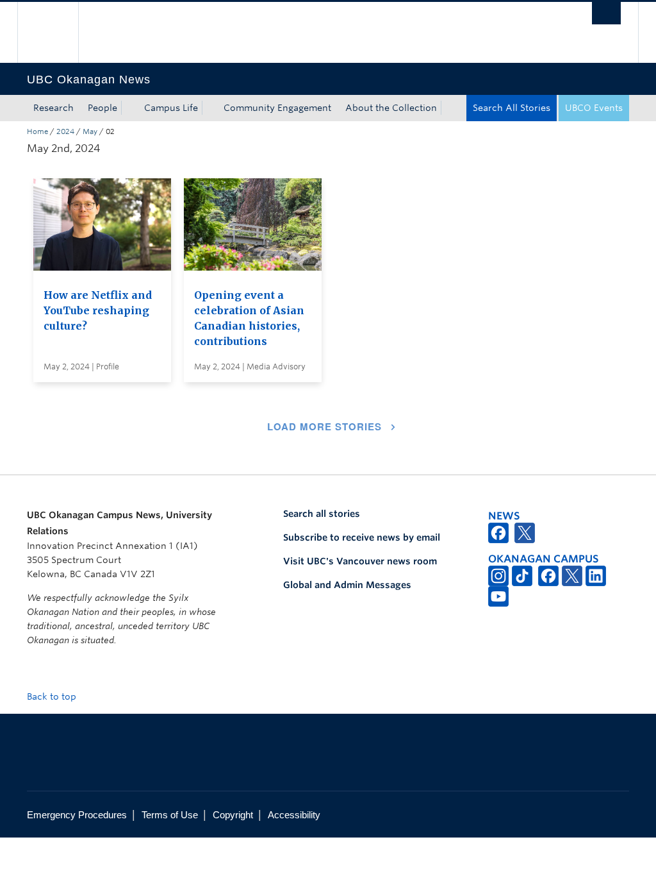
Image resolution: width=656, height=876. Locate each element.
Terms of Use (170, 814)
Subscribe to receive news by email (361, 537)
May (90, 131)
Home (37, 131)
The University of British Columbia (57, 32)
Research (53, 108)
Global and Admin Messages (347, 585)
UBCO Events (594, 108)
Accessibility (294, 814)
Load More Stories (324, 426)
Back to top (53, 696)
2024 (65, 131)
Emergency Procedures (77, 814)
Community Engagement (277, 108)
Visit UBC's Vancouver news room (360, 561)
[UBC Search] (606, 13)
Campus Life (171, 108)
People (102, 108)
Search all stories (321, 514)
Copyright (233, 814)
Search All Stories (511, 108)
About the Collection (391, 108)
